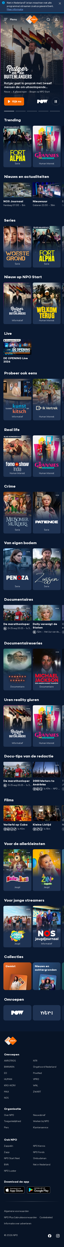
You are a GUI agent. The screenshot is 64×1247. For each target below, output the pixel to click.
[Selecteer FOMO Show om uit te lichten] (21, 109)
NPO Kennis (39, 1146)
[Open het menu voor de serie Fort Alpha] (28, 129)
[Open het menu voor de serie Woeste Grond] (28, 229)
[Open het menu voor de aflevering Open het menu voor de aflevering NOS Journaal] (28, 186)
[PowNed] (17, 1013)
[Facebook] (50, 1236)
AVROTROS (10, 1061)
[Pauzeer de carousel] (56, 101)
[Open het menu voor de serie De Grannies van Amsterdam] (57, 129)
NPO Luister (10, 1171)
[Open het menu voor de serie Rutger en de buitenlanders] (28, 286)
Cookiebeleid (46, 1217)
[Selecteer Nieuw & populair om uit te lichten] (55, 109)
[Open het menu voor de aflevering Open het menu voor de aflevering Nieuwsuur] (57, 186)
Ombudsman (39, 1158)
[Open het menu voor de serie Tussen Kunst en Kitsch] (28, 382)
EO (5, 1073)
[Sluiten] (60, 3)
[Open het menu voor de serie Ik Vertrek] (57, 382)
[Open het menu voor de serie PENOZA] (28, 552)
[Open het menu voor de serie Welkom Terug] (57, 286)
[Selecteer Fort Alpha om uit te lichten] (32, 109)
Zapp (7, 1152)
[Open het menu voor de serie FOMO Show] (28, 439)
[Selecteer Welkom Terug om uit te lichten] (43, 109)
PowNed (37, 1073)
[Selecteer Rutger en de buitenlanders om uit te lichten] (9, 109)
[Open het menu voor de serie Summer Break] (28, 909)
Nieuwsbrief (39, 1115)
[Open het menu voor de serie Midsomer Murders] (28, 495)
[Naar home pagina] (32, 19)
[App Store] (14, 1190)
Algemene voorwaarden (16, 1211)
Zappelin (8, 1146)
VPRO (36, 1079)
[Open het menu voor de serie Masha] (28, 853)
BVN (6, 1164)
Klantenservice (40, 1127)
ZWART (37, 1092)
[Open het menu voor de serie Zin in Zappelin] (57, 853)
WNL (35, 1085)
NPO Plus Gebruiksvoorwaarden (20, 1217)
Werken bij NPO (41, 1121)
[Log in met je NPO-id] (56, 19)
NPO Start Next (12, 1158)
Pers (6, 1127)
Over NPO (9, 1115)
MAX (6, 1092)
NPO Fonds (38, 1152)
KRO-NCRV (10, 1085)
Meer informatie (15, 9)
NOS (6, 1098)
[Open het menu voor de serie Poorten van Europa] (28, 652)
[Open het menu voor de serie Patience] (57, 495)
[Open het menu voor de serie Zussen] (57, 552)
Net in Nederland (41, 1164)
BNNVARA (9, 1067)
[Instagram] (58, 1236)
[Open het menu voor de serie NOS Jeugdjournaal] (57, 909)
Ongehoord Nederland (44, 1067)
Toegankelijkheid (12, 1121)
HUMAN (8, 1079)
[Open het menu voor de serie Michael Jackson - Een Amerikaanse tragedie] (57, 652)
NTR (35, 1061)
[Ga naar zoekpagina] (48, 19)
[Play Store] (38, 1190)
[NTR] (47, 1013)
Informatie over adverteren (17, 1223)
